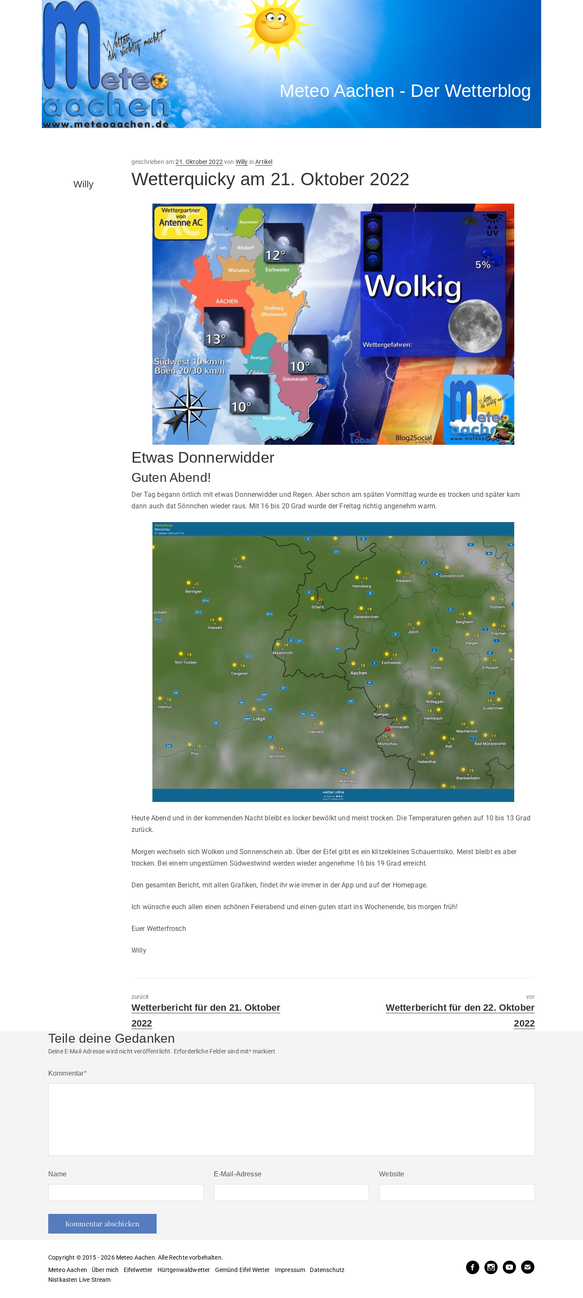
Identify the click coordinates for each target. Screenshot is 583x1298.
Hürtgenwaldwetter (183, 1269)
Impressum (290, 1269)
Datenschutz (327, 1269)
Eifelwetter (138, 1269)
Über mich (105, 1269)
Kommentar (67, 1073)
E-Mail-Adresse (238, 1174)
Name (57, 1174)
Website (391, 1174)
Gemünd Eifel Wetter (242, 1269)
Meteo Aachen (67, 1269)
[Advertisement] (199, 143)
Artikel (263, 161)
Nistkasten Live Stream (79, 1279)
